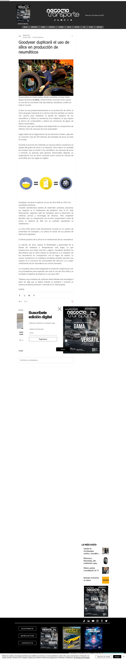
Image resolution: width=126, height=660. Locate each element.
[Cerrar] (123, 656)
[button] (63, 349)
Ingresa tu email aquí (36, 329)
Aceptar (117, 657)
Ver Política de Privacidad (82, 658)
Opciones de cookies (103, 657)
